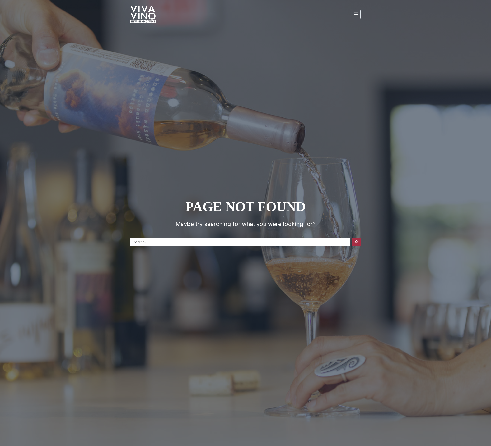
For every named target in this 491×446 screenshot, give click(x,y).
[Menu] (356, 14)
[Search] (356, 242)
